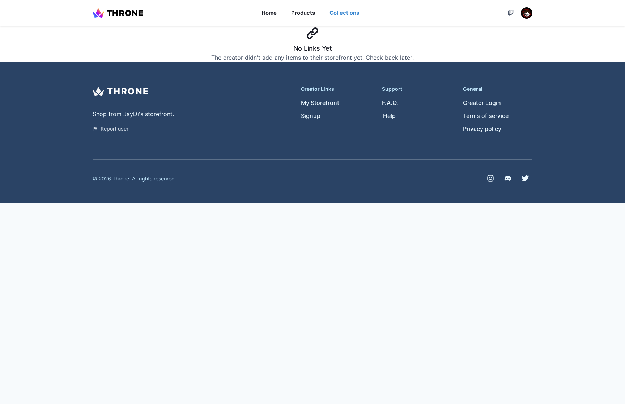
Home (269, 12)
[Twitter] (525, 178)
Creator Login (482, 102)
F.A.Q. (390, 102)
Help (389, 115)
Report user (114, 129)
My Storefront (320, 102)
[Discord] (508, 178)
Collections (344, 12)
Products (303, 12)
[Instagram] (490, 178)
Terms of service (486, 115)
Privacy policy (482, 128)
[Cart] (510, 13)
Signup (310, 115)
